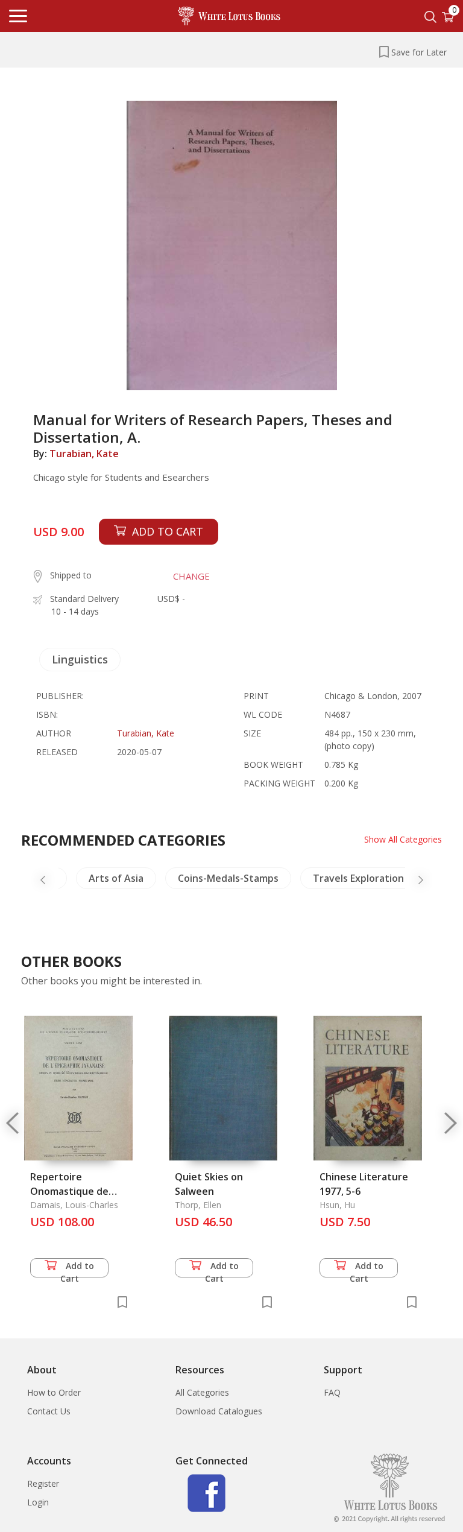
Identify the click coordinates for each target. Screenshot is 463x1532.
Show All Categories (403, 839)
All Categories (202, 1392)
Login (38, 1502)
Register (43, 1483)
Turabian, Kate (84, 453)
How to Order (54, 1392)
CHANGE (191, 576)
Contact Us (49, 1411)
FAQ (332, 1392)
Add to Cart (77, 1268)
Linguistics (80, 659)
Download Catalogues (218, 1411)
